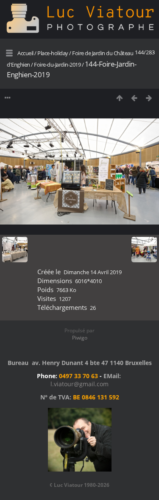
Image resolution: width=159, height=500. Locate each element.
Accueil (25, 53)
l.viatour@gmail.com (79, 384)
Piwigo (79, 337)
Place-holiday (52, 53)
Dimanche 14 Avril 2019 (93, 272)
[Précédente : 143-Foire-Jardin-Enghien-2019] (134, 98)
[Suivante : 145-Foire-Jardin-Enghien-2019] (149, 98)
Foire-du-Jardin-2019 (57, 64)
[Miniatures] (119, 98)
